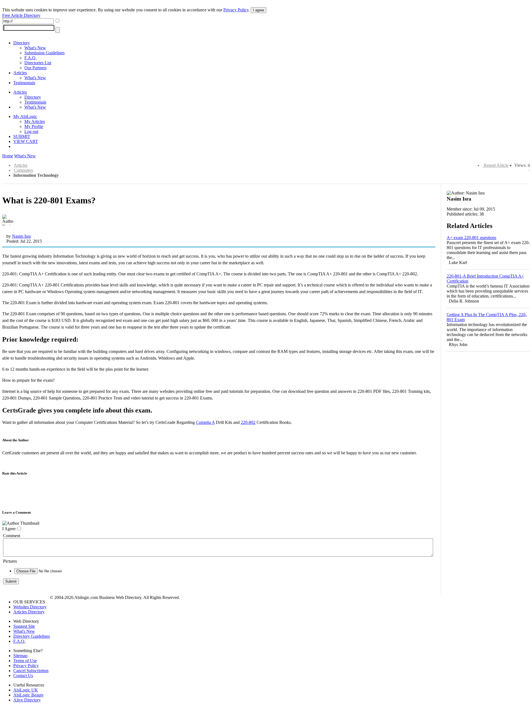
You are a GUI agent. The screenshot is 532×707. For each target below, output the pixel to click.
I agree (258, 10)
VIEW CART (25, 141)
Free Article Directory (21, 15)
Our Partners (35, 67)
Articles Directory (29, 611)
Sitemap (20, 655)
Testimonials (24, 82)
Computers (23, 170)
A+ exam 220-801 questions (471, 237)
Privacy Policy (236, 9)
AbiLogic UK (25, 690)
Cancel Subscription (30, 670)
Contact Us (23, 675)
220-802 (248, 422)
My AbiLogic (25, 116)
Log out (31, 131)
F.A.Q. (30, 57)
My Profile (33, 126)
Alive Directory (27, 700)
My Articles (34, 121)
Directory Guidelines (31, 636)
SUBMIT (21, 136)
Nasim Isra (21, 236)
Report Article (496, 165)
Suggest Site (24, 626)
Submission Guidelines (44, 52)
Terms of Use (25, 660)
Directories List (37, 62)
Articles (20, 72)
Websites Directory (30, 606)
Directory (21, 42)
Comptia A (205, 422)
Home (7, 155)
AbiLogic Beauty (28, 695)
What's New (35, 47)
